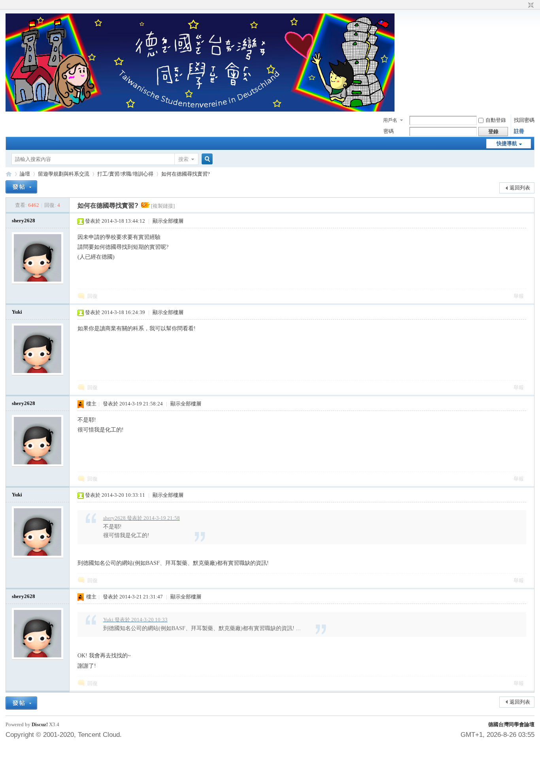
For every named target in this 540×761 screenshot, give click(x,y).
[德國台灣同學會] (200, 110)
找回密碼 (524, 120)
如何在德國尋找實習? (185, 174)
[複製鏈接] (163, 206)
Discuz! (40, 724)
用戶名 (390, 120)
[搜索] (205, 159)
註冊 (519, 131)
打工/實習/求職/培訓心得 (125, 174)
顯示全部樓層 (168, 221)
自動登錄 (495, 120)
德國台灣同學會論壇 (511, 724)
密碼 (388, 131)
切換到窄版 (529, 5)
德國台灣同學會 (9, 174)
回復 (92, 296)
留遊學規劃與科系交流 (63, 174)
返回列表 (520, 188)
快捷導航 (507, 143)
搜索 (183, 159)
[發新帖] (21, 186)
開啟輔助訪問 (523, 5)
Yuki (17, 312)
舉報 (519, 296)
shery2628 (23, 220)
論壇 (25, 174)
